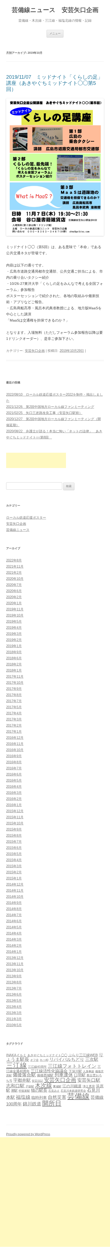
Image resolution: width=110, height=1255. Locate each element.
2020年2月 (14, 597)
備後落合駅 (24, 1074)
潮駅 (14, 1090)
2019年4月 (14, 628)
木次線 (43, 1085)
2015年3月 (14, 866)
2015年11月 (15, 817)
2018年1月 (14, 670)
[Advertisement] (36, 460)
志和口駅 (15, 1085)
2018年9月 (14, 652)
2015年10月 (15, 823)
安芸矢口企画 (35, 351)
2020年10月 (15, 579)
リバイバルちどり (66, 1059)
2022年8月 (14, 560)
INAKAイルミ (16, 1055)
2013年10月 (15, 970)
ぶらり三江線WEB (83, 1055)
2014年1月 (14, 952)
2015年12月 (15, 811)
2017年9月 (14, 689)
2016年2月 (14, 799)
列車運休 (63, 1074)
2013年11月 (15, 964)
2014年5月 (14, 927)
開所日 (51, 1103)
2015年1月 (14, 878)
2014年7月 (14, 915)
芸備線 (78, 1096)
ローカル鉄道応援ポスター (26, 517)
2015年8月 (14, 835)
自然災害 (57, 1097)
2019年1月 (14, 646)
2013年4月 (14, 1007)
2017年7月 (14, 701)
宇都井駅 (22, 1080)
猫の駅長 (39, 1090)
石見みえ (54, 1090)
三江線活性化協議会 (49, 1071)
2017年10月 (15, 683)
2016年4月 (14, 787)
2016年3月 (14, 793)
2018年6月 (14, 658)
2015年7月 (14, 842)
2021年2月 (14, 573)
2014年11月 (15, 890)
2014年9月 (14, 903)
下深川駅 (75, 1071)
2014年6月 (14, 921)
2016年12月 (15, 738)
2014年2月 (14, 945)
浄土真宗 (89, 1086)
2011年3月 (14, 1019)
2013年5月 (14, 1001)
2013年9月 (14, 976)
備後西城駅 (45, 1075)
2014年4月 (14, 933)
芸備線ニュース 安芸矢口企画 (55, 9)
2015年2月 (14, 872)
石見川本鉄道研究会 (73, 1090)
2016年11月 (15, 744)
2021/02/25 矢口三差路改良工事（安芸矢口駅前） (44, 413)
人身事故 (88, 1071)
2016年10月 (15, 750)
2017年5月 (14, 707)
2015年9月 (14, 829)
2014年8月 (14, 909)
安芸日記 (37, 1080)
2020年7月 (14, 585)
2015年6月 (14, 848)
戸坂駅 (30, 1086)
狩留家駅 (24, 1090)
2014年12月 (15, 884)
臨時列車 (39, 1097)
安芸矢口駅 (88, 1080)
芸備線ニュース (17, 530)
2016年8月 (14, 762)
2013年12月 (15, 958)
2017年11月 (15, 676)
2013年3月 (14, 1013)
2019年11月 (15, 609)
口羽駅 (79, 1075)
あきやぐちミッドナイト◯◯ (47, 1055)
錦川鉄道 (32, 1103)
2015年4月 (14, 860)
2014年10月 (15, 897)
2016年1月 (14, 805)
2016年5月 (14, 780)
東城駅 (57, 1086)
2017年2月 (14, 725)
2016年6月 (14, 774)
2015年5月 (14, 854)
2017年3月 (14, 719)
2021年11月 (15, 566)
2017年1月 (14, 731)
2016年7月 (14, 768)
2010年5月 (14, 1025)
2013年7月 (14, 988)
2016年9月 (14, 756)
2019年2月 (14, 640)
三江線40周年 (37, 1067)
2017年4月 (14, 713)
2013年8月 (14, 982)
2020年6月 (14, 591)
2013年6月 (14, 994)
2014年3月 (14, 939)
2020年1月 (14, 603)
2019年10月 (15, 615)
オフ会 (34, 1059)
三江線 (16, 1065)
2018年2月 (14, 664)
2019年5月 (14, 621)
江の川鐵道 (72, 1086)
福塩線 (23, 1097)
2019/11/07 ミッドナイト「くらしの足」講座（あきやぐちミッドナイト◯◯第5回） (54, 83)
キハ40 (44, 1059)
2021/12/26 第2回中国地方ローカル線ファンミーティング (50, 407)
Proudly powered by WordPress (28, 1134)
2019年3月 (14, 634)
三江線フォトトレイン (72, 1066)
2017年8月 (14, 695)
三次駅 (91, 1059)
